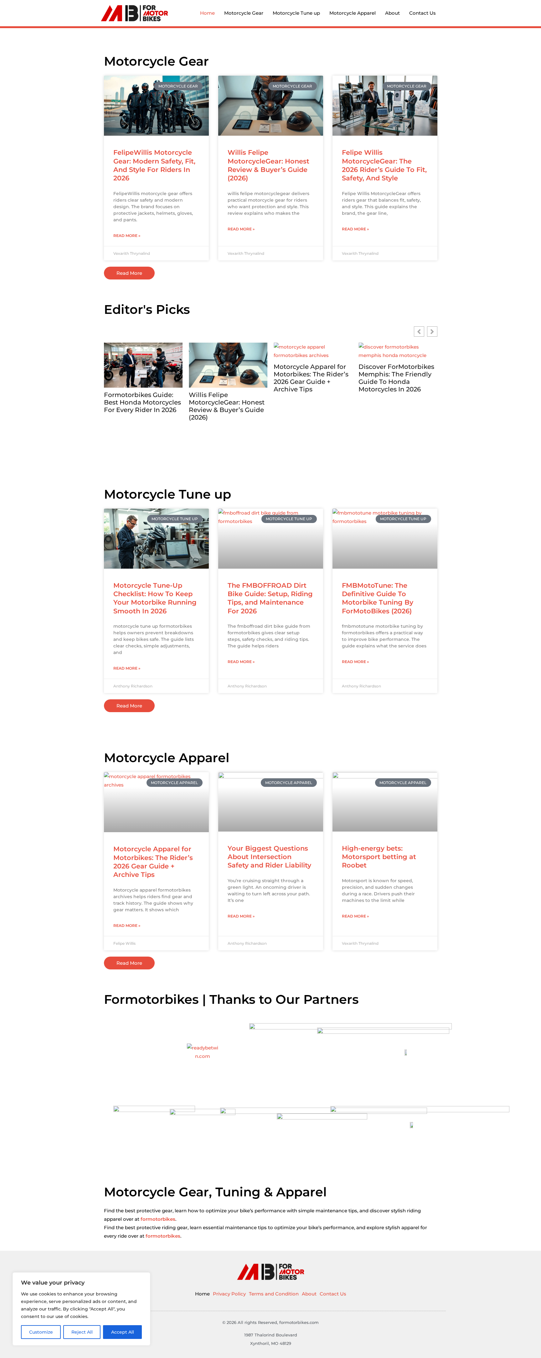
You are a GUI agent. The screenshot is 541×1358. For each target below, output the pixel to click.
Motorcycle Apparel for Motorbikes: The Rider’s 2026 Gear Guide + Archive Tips (226, 378)
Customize (41, 1332)
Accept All (122, 1332)
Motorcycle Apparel (352, 13)
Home (207, 13)
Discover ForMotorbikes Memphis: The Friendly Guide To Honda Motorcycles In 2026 (311, 378)
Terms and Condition (274, 1294)
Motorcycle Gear (243, 13)
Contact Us (422, 13)
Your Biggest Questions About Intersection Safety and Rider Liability (269, 856)
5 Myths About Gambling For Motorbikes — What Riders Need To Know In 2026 (396, 410)
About (392, 13)
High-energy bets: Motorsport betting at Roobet (379, 856)
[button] (432, 331)
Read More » (126, 235)
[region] (81, 1308)
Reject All (82, 1332)
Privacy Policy (229, 1294)
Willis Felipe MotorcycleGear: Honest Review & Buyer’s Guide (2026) (142, 406)
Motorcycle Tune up (296, 13)
